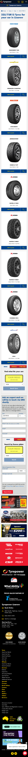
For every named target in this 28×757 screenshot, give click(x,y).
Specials (4, 681)
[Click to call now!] (18, 2)
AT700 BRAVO (14, 126)
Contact (4, 683)
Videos (4, 695)
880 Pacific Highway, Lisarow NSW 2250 (13, 612)
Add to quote (10, 56)
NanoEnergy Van (14, 50)
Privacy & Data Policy (10, 749)
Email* (4, 428)
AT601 (14, 356)
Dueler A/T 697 (14, 165)
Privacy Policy (9, 486)
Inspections (4, 671)
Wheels (4, 662)
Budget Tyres (5, 710)
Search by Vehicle (6, 652)
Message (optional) (7, 474)
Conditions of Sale (20, 749)
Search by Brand (6, 656)
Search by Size (6, 654)
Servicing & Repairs (7, 673)
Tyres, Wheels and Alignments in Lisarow (12, 707)
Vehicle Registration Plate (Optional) (8, 468)
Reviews (4, 697)
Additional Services (7, 679)
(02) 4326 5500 (10, 616)
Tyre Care (4, 658)
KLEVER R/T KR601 (14, 241)
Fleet (3, 689)
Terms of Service (20, 486)
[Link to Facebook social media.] (12, 753)
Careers (4, 687)
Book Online (6, 685)
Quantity (21, 413)
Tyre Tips (4, 660)
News (3, 691)
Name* (4, 418)
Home (4, 11)
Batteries (4, 670)
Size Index (4, 705)
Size (3, 413)
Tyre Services (5, 675)
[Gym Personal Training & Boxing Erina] (12, 742)
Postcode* (5, 433)
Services (4, 668)
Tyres (3, 650)
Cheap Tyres (5, 712)
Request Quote (7, 492)
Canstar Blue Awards (7, 709)
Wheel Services (6, 677)
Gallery (4, 693)
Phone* (10, 423)
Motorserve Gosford (7, 703)
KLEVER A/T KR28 (14, 203)
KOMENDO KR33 (14, 318)
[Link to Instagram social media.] (15, 753)
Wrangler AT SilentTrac (14, 88)
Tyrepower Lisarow (15, 5)
